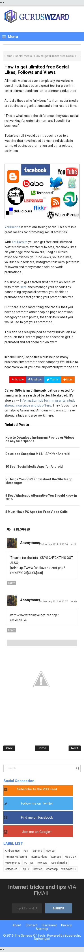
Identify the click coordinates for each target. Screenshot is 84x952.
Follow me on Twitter (37, 803)
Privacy (66, 925)
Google (19, 379)
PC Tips (29, 862)
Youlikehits (12, 227)
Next (74, 748)
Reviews (42, 862)
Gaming (37, 850)
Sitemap (42, 929)
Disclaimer (49, 925)
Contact (31, 925)
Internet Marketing (16, 856)
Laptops (56, 856)
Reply (11, 582)
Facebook (36, 379)
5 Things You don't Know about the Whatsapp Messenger (38, 481)
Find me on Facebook (37, 818)
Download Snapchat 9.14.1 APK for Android (37, 454)
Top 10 (25, 869)
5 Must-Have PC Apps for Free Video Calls (36, 512)
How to (50, 850)
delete (73, 544)
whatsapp (52, 869)
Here (23, 287)
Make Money (12, 862)
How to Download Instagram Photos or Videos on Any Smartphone (40, 439)
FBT (26, 850)
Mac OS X (71, 856)
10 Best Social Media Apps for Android (34, 466)
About (17, 925)
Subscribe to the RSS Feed (37, 789)
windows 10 (68, 869)
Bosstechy (72, 935)
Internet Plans (39, 856)
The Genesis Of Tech (29, 935)
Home (42, 748)
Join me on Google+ (37, 832)
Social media (59, 862)
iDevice (37, 869)
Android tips (12, 850)
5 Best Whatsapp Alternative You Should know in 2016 (41, 497)
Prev (9, 748)
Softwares (11, 869)
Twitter (54, 379)
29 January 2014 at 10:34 (53, 544)
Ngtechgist (42, 938)
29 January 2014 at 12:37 (53, 601)
